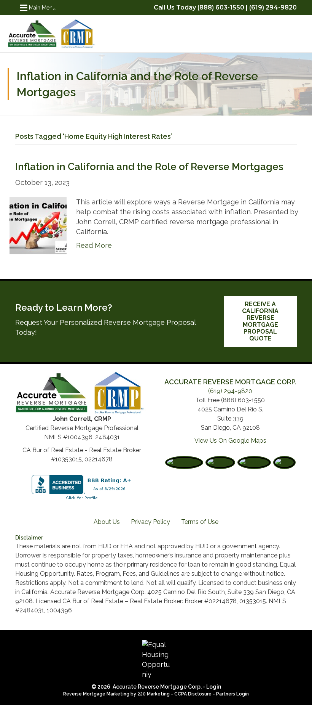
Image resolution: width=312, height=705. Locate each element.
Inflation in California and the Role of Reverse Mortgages (149, 166)
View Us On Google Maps (230, 440)
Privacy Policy (150, 521)
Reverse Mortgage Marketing (96, 694)
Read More (94, 245)
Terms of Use (199, 521)
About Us (107, 521)
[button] (260, 321)
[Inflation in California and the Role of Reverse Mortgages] (38, 225)
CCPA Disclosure (193, 694)
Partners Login (232, 694)
